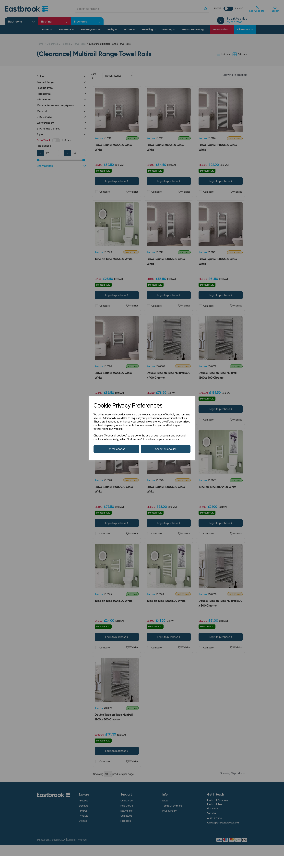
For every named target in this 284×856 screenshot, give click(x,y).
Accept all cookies (166, 449)
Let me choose (116, 449)
